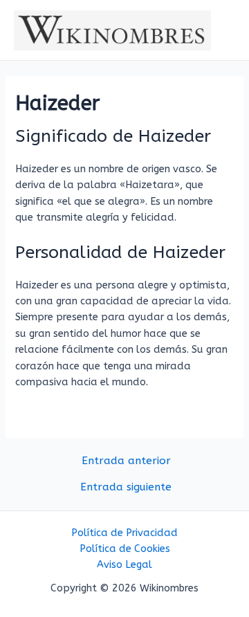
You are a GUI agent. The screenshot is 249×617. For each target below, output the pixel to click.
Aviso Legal (124, 565)
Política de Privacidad (124, 533)
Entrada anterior (126, 461)
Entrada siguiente (126, 487)
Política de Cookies (125, 549)
